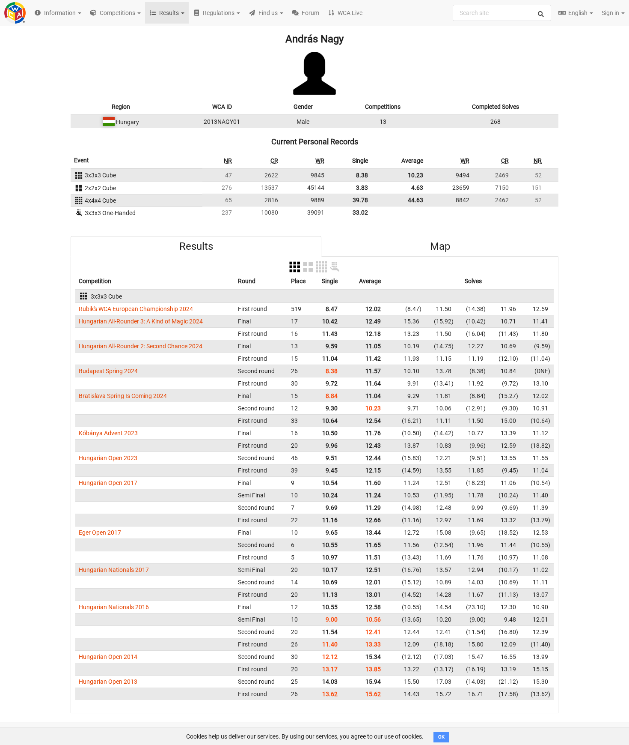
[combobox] (502, 13)
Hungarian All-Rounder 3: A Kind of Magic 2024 (141, 321)
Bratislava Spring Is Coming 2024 (123, 395)
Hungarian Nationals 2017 (114, 569)
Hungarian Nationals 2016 (114, 607)
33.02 (360, 212)
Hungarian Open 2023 (108, 458)
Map (440, 246)
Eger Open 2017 (100, 532)
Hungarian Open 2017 (108, 482)
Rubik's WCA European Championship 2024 (136, 308)
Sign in (611, 12)
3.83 (362, 187)
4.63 (417, 187)
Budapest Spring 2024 (108, 371)
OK (441, 737)
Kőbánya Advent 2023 (108, 433)
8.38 (362, 175)
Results (196, 246)
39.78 (360, 200)
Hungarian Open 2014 (108, 656)
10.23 (415, 175)
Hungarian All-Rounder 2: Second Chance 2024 (140, 346)
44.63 (415, 200)
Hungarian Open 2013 (108, 681)
